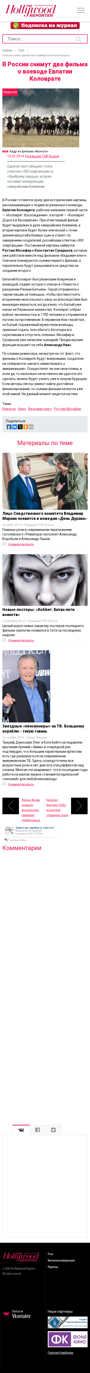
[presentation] (21, 1130)
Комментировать (21, 544)
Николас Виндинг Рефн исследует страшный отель (57, 806)
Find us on (21, 1314)
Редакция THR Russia (42, 156)
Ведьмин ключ (40, 409)
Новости (9, 409)
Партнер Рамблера (60, 1352)
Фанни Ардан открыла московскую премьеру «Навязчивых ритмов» (31, 806)
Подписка (53, 1267)
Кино (22, 409)
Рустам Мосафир (67, 409)
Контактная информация (61, 1260)
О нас (50, 1254)
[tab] (21, 1130)
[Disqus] (45, 917)
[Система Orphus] (31, 842)
